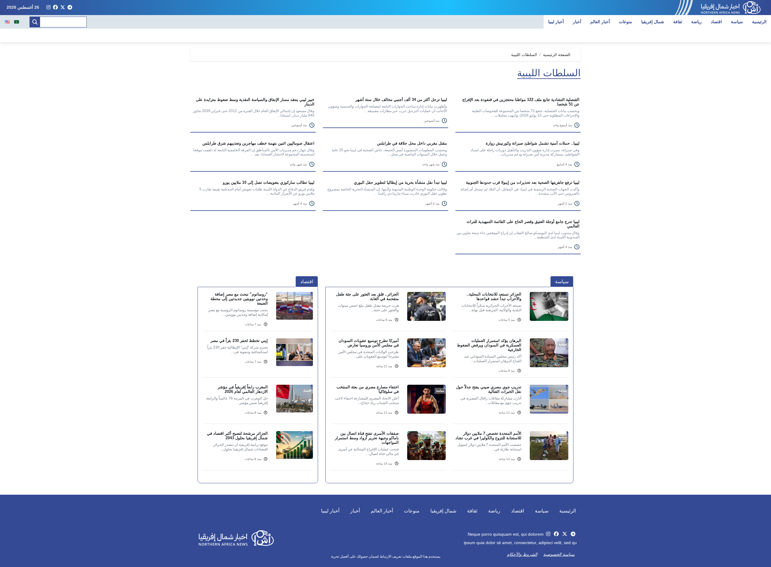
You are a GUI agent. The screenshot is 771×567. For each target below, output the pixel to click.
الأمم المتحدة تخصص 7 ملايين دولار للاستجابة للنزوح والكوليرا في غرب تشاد (488, 435)
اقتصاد (716, 21)
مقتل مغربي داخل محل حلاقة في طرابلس (412, 143)
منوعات (625, 21)
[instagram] (48, 7)
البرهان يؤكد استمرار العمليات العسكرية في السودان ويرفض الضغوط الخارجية (489, 345)
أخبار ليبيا (556, 21)
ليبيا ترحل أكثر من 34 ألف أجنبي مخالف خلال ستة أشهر (401, 99)
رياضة (696, 21)
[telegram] (69, 7)
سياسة (737, 21)
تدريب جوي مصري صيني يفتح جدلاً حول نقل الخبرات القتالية (488, 389)
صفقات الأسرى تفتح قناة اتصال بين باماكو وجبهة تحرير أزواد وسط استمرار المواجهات (367, 438)
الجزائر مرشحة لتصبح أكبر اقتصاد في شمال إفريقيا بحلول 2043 (237, 435)
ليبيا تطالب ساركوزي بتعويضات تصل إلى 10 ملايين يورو (268, 182)
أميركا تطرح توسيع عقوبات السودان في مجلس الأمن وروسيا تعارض (369, 342)
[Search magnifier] (35, 22)
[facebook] (55, 7)
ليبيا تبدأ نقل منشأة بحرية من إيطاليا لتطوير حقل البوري (400, 182)
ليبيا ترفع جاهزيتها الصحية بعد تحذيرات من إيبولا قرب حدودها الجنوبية (522, 182)
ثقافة (677, 21)
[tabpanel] (449, 384)
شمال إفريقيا (652, 21)
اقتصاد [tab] (306, 281)
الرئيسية (759, 21)
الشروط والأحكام (522, 554)
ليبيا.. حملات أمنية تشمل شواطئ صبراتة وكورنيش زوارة (532, 143)
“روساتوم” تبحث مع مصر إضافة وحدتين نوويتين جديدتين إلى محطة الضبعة (239, 298)
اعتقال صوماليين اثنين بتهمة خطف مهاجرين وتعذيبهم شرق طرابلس (258, 143)
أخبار (577, 21)
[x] (62, 7)
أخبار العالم (600, 21)
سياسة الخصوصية (559, 554)
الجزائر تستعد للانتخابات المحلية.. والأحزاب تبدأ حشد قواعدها (494, 296)
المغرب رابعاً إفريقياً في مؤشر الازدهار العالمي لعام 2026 (243, 389)
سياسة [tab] (562, 281)
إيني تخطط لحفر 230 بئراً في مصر (239, 340)
